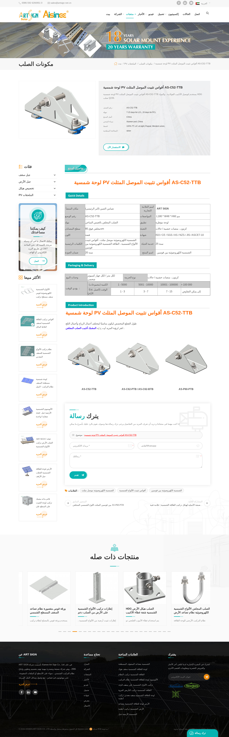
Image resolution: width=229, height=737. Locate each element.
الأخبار (141, 14)
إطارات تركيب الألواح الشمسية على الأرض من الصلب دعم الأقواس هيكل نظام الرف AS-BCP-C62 (89, 610)
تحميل (161, 14)
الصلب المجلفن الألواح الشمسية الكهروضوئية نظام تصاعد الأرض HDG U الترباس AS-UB (186, 610)
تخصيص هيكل (26, 188)
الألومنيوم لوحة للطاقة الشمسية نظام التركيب (138, 679)
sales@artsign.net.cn (61, 3)
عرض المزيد (41, 304)
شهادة (86, 695)
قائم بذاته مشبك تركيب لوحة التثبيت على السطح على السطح (44, 503)
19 (145, 631)
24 (169, 631)
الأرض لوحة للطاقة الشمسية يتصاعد (134, 704)
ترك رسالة (200, 733)
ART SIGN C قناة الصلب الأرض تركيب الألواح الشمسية (44, 443)
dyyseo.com (83, 729)
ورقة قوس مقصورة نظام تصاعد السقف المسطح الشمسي (41, 610)
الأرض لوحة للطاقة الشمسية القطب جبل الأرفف (44, 473)
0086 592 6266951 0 (32, 3)
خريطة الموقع (184, 729)
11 (108, 631)
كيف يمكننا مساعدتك (37, 230)
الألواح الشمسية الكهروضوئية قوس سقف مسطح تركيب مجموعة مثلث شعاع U (44, 293)
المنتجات (87, 674)
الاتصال (87, 706)
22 (159, 631)
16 (131, 631)
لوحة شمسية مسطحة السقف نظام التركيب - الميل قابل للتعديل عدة (44, 383)
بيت (108, 14)
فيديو (151, 14)
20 (150, 631)
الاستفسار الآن (114, 147)
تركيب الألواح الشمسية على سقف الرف (135, 685)
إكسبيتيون (173, 14)
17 (136, 631)
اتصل (197, 14)
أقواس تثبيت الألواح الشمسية (132, 490)
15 (127, 631)
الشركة (118, 14)
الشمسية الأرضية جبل (127, 714)
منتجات (130, 14)
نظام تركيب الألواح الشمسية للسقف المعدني (44, 353)
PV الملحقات (26, 195)
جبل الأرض (25, 181)
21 (155, 631)
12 (112, 631)
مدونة (176, 729)
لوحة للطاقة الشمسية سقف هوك (132, 669)
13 (117, 631)
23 (164, 631)
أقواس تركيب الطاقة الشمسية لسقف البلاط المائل (45, 323)
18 (141, 631)
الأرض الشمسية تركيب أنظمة (131, 709)
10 (103, 631)
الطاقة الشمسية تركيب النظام (131, 674)
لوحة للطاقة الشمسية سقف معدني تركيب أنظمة (136, 697)
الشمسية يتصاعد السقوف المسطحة (134, 664)
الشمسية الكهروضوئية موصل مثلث (98, 490)
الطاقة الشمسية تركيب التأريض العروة (135, 690)
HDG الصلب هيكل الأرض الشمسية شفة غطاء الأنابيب (135, 610)
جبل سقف (24, 175)
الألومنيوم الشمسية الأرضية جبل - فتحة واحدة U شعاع (44, 413)
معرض (86, 700)
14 (122, 631)
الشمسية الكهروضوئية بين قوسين (166, 490)
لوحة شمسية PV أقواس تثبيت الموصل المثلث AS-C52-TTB (110, 435)
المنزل (86, 664)
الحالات (186, 14)
